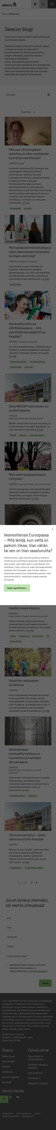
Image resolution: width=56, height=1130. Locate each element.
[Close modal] (52, 529)
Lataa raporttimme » (17, 588)
